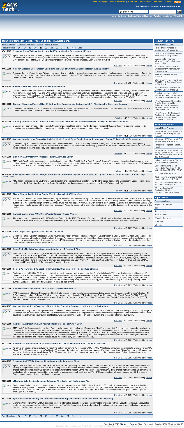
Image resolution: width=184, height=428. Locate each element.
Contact (168, 1)
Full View (118, 65)
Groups (31, 44)
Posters (39, 44)
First (4, 48)
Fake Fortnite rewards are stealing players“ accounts (166, 49)
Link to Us (167, 16)
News (157, 44)
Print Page (132, 1)
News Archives (167, 44)
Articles (157, 16)
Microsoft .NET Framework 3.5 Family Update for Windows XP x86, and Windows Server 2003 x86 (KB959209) (168, 153)
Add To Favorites (117, 1)
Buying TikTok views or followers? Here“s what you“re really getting (168, 61)
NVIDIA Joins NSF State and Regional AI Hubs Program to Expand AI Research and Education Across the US (167, 116)
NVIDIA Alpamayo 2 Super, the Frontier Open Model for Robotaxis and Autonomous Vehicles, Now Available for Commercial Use (168, 105)
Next (74, 48)
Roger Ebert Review (163, 204)
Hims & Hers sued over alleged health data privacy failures (168, 54)
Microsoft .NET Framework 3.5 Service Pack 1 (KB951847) (168, 140)
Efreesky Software (163, 218)
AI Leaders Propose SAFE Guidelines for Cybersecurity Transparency (167, 69)
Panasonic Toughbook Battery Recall (168, 146)
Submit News (145, 1)
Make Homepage (100, 1)
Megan (149, 65)
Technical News (135, 16)
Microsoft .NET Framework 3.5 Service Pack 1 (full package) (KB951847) (168, 133)
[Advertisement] (92, 27)
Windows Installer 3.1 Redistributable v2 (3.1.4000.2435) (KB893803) (167, 190)
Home (113, 16)
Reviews (148, 16)
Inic (156, 208)
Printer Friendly (51, 44)
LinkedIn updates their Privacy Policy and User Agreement (168, 161)
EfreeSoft (159, 221)
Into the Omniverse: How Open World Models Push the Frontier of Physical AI (168, 82)
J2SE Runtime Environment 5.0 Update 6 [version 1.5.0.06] (168, 178)
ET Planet (159, 225)
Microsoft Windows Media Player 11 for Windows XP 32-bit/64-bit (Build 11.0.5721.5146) (168, 168)
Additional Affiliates (163, 201)
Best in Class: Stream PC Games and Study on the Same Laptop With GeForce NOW (168, 95)
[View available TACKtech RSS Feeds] (177, 2)
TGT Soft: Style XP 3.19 (165, 173)
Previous (11, 48)
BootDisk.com (161, 215)
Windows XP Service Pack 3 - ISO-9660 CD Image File (168, 183)
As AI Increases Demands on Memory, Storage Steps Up (167, 89)
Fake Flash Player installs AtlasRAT (166, 75)
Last (80, 48)
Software (122, 16)
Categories (22, 44)
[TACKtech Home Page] (11, 7)
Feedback (158, 1)
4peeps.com (160, 211)
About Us (178, 16)
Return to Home (8, 44)
